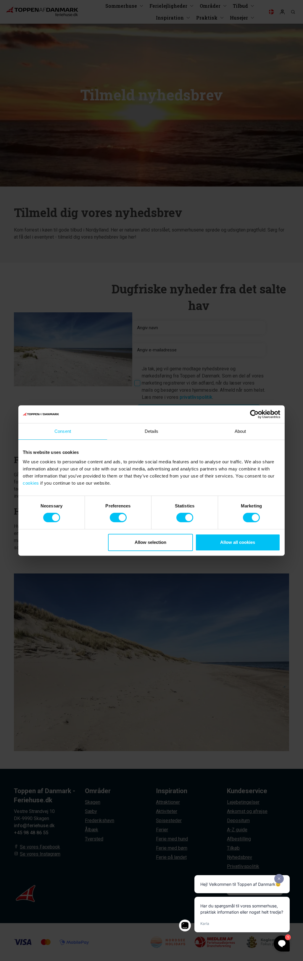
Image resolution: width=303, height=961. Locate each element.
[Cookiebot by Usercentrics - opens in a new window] (254, 414)
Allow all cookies (237, 542)
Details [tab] (151, 431)
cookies (31, 483)
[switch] (118, 517)
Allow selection (150, 542)
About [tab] (240, 431)
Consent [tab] (62, 431)
